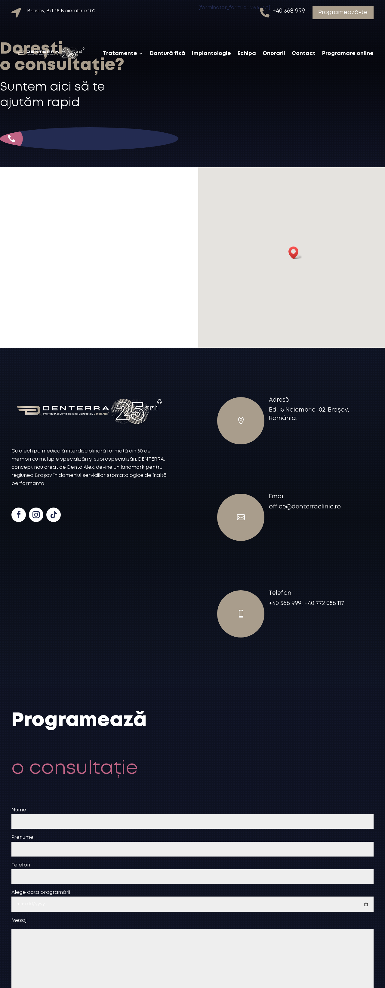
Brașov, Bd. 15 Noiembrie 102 (61, 11)
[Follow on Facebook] (18, 515)
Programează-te (343, 12)
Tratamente (120, 53)
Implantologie (211, 53)
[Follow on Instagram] (36, 515)
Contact (304, 53)
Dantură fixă (167, 53)
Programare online (348, 53)
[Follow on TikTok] (53, 515)
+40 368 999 (34, 159)
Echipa (247, 53)
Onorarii (274, 53)
